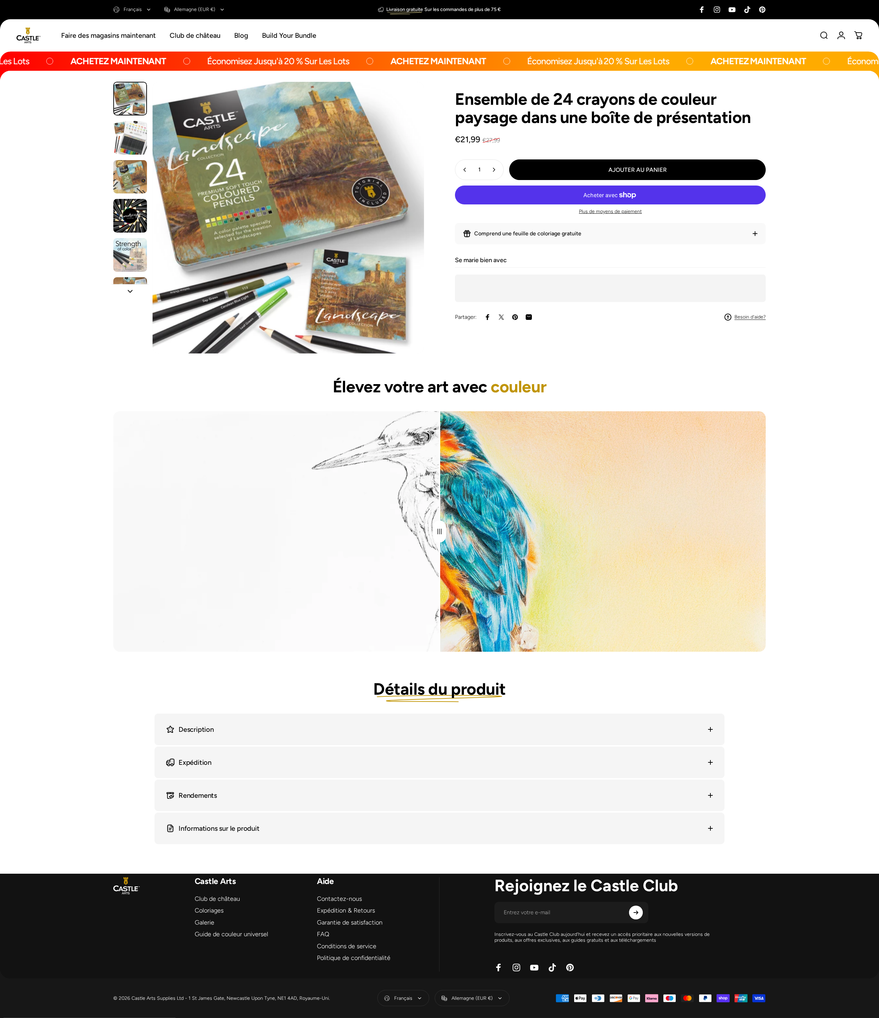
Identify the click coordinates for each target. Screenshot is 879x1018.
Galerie (204, 922)
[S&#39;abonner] (636, 912)
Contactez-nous (339, 899)
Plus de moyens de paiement (610, 211)
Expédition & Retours (346, 910)
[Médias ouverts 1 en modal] (288, 218)
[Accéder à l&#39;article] (130, 98)
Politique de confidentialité (353, 958)
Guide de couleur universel (231, 934)
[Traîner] (439, 531)
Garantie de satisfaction (350, 922)
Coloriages (209, 910)
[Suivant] (406, 234)
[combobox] (132, 9)
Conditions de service (346, 946)
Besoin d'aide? (750, 317)
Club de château (217, 899)
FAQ (323, 934)
